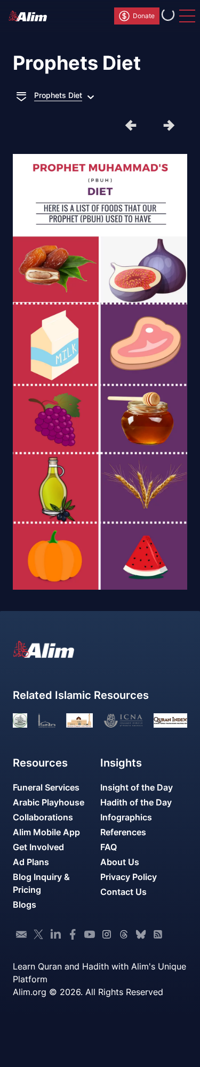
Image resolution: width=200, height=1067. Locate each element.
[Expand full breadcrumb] (21, 95)
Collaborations (43, 817)
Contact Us (123, 891)
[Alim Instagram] (106, 934)
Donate (144, 16)
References (123, 832)
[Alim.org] (31, 16)
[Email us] (21, 934)
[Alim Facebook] (72, 934)
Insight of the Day (136, 787)
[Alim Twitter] (38, 934)
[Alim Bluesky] (140, 934)
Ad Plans (31, 862)
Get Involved (38, 847)
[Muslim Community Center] (79, 720)
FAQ (108, 847)
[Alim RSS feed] (157, 934)
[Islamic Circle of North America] (122, 720)
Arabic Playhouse (48, 802)
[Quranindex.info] (170, 720)
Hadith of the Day (136, 802)
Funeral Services (46, 787)
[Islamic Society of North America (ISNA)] (46, 720)
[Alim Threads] (123, 934)
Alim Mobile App (46, 832)
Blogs (24, 904)
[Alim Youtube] (89, 934)
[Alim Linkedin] (55, 934)
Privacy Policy (128, 876)
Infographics (126, 817)
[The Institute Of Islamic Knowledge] (20, 720)
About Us (119, 862)
